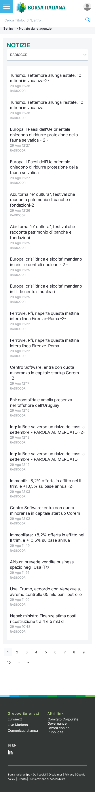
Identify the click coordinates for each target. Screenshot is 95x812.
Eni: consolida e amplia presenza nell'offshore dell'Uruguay (41, 402)
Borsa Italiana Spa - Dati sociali (27, 774)
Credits (22, 779)
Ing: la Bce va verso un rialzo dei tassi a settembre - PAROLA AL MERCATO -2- (47, 429)
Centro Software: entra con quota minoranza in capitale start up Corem (45, 510)
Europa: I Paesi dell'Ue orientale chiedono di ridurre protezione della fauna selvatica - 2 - (44, 135)
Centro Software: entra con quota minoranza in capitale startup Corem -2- (44, 373)
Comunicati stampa (23, 730)
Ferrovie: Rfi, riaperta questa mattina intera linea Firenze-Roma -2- (44, 316)
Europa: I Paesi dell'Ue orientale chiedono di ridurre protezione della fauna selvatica (44, 167)
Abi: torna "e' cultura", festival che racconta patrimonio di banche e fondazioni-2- (42, 200)
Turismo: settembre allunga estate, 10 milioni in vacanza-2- (45, 78)
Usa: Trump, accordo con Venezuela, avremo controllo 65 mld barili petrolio (46, 591)
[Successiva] (19, 662)
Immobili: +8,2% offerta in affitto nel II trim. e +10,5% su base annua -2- (45, 483)
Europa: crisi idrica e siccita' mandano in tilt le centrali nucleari (46, 289)
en (14, 745)
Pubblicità (55, 732)
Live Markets (18, 725)
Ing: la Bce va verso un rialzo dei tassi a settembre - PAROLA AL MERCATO (47, 456)
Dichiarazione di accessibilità (47, 779)
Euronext (15, 719)
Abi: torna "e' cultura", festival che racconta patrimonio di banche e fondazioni (42, 232)
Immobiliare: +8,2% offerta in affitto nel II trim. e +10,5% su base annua (47, 537)
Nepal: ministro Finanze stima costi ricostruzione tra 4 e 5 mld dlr (43, 618)
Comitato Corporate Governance (63, 721)
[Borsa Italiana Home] (40, 6)
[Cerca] (87, 20)
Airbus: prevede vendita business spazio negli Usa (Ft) (42, 564)
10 (9, 662)
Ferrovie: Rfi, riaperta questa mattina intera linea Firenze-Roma (44, 343)
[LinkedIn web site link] (10, 753)
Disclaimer (55, 774)
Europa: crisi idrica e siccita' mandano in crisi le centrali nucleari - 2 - (46, 262)
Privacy (69, 774)
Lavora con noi (59, 728)
